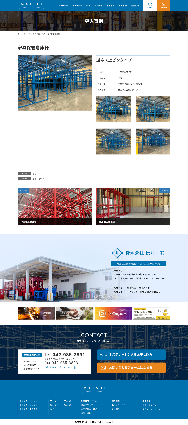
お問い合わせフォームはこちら (130, 367)
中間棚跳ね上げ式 (89, 409)
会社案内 (116, 409)
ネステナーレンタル (29, 405)
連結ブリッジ (87, 405)
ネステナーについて (29, 401)
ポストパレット (88, 413)
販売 (34, 174)
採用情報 (146, 401)
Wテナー (54, 409)
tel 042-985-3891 (64, 354)
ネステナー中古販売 (29, 409)
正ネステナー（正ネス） (61, 401)
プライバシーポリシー (152, 409)
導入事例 (116, 401)
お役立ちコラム (119, 405)
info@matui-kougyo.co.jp (60, 367)
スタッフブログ (149, 405)
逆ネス (41, 179)
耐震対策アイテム (89, 401)
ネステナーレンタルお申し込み (130, 354)
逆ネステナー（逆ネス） (61, 405)
